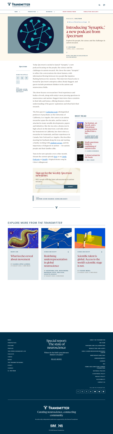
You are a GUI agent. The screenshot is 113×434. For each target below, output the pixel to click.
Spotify (45, 159)
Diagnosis (19, 90)
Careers (102, 361)
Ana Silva (60, 272)
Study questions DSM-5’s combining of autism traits (91, 145)
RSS (104, 364)
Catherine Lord (52, 112)
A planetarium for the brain (92, 156)
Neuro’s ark (14, 251)
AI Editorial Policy (99, 373)
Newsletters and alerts (97, 348)
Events (10, 365)
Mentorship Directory (97, 355)
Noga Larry (94, 137)
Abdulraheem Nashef (91, 138)
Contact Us (101, 382)
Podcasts (69, 18)
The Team (102, 342)
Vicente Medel (85, 270)
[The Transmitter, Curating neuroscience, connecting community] (19, 5)
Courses (10, 368)
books (15, 362)
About (97, 340)
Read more (56, 359)
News (16, 11)
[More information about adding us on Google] (89, 22)
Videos (10, 356)
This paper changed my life (17, 351)
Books (10, 359)
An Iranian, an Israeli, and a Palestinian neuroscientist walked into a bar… (91, 128)
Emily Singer (90, 160)
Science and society (22, 91)
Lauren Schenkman (93, 151)
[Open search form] (99, 5)
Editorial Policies (99, 371)
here (55, 157)
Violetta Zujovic (50, 274)
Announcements (99, 358)
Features (11, 345)
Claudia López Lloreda (21, 264)
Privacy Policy (100, 376)
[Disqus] (56, 307)
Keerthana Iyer (52, 270)
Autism (25, 89)
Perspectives (32, 11)
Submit (70, 186)
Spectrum (78, 18)
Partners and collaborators (95, 345)
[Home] (56, 407)
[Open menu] (104, 5)
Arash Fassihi (91, 136)
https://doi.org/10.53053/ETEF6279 (85, 55)
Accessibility (100, 379)
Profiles (10, 348)
